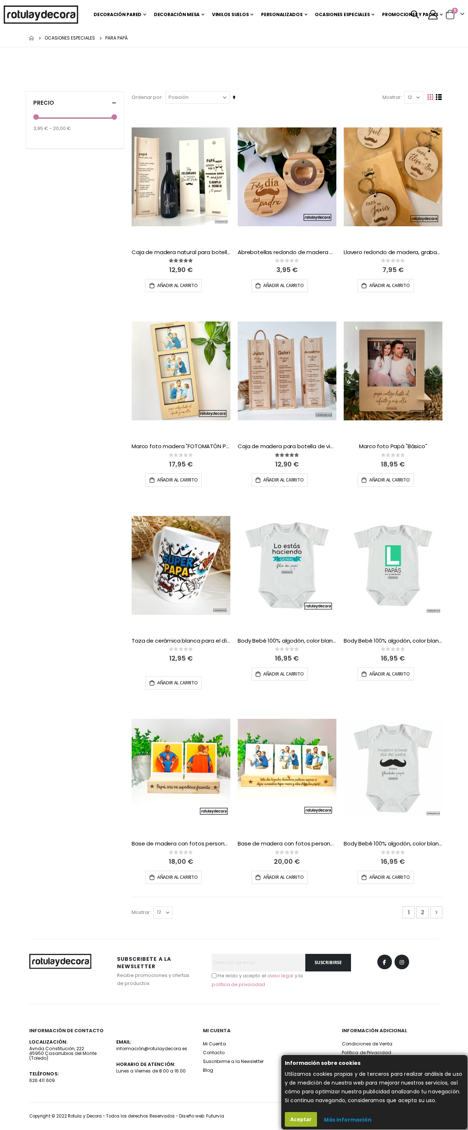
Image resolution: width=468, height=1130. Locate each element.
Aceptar (301, 1119)
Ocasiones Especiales (70, 38)
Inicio (31, 38)
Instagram (402, 962)
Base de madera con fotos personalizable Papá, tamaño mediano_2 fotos (181, 843)
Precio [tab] (43, 103)
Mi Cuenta (214, 1044)
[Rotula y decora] (41, 14)
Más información (347, 1119)
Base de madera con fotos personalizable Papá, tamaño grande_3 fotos (287, 843)
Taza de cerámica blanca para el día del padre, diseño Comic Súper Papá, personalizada (181, 640)
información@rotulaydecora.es (152, 1048)
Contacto (214, 1052)
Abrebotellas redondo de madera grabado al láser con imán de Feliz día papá (287, 252)
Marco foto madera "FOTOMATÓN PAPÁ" (181, 446)
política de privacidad (238, 984)
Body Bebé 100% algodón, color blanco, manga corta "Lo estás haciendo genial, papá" (287, 640)
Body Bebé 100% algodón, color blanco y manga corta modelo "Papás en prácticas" (393, 640)
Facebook (384, 962)
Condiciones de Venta (367, 1044)
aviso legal (280, 975)
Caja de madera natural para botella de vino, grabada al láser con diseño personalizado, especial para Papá (181, 252)
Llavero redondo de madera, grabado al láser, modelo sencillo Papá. (393, 252)
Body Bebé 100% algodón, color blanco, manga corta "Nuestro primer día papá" (393, 843)
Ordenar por (147, 97)
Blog (208, 1070)
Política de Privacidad (366, 1052)
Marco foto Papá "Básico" (393, 446)
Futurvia (215, 1116)
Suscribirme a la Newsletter (233, 1061)
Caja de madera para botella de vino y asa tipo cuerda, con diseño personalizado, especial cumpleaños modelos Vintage (287, 446)
